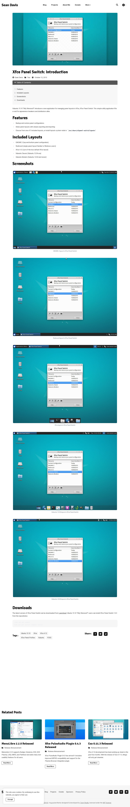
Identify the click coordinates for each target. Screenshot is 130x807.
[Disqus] (65, 673)
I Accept (10, 799)
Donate (78, 5)
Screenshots (21, 96)
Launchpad (62, 613)
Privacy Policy (81, 792)
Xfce (35, 633)
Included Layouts (23, 93)
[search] (118, 5)
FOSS (49, 637)
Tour (28, 77)
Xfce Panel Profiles (28, 637)
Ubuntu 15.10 (25, 633)
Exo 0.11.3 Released (100, 743)
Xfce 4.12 (43, 633)
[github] (121, 792)
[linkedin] (126, 792)
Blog (44, 5)
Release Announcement (12, 748)
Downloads (21, 100)
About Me (66, 5)
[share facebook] (95, 634)
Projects (54, 5)
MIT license (107, 803)
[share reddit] (106, 634)
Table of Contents (23, 82)
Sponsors (69, 792)
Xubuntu (41, 637)
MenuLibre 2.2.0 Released (18, 743)
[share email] (100, 634)
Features (20, 89)
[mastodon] (111, 792)
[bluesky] (116, 792)
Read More (7, 763)
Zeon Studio (84, 803)
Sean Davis (19, 77)
